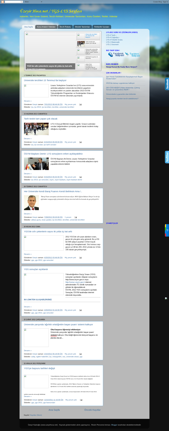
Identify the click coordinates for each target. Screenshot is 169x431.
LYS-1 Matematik (113, 42)
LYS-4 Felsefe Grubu (114, 40)
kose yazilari (46, 220)
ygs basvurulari (49, 403)
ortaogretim (56, 357)
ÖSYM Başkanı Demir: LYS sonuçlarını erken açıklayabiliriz (53, 154)
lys (32, 107)
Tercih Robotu (65, 27)
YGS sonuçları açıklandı (36, 269)
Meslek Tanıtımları (82, 27)
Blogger (114, 425)
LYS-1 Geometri (112, 44)
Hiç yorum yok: (71, 104)
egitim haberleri (42, 357)
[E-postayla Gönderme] (80, 104)
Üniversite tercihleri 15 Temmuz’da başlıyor (45, 80)
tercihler (55, 107)
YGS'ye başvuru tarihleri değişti (39, 368)
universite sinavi (72, 357)
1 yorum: (68, 217)
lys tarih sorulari (50, 145)
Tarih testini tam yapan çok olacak (40, 119)
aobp (33, 357)
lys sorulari (38, 145)
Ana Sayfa (28, 27)
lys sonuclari (43, 180)
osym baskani (60, 180)
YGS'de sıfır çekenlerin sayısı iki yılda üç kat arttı (49, 66)
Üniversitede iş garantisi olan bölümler (121, 94)
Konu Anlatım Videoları (46, 27)
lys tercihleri (46, 107)
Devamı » (28, 101)
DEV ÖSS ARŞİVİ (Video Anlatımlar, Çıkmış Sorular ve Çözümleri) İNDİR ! (123, 89)
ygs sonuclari (48, 260)
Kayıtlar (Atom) (36, 415)
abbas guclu (36, 220)
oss (63, 357)
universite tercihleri (66, 107)
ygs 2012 (38, 260)
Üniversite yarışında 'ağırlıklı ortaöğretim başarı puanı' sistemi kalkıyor (58, 324)
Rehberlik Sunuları (101, 27)
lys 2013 (37, 107)
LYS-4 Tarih (111, 35)
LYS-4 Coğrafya (112, 37)
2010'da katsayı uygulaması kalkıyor (120, 83)
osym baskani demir (74, 180)
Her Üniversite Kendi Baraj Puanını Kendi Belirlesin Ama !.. (53, 191)
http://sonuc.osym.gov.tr (75, 282)
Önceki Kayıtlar (92, 410)
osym (51, 180)
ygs (32, 260)
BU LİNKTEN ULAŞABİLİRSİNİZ (38, 300)
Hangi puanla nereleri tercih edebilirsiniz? (122, 99)
